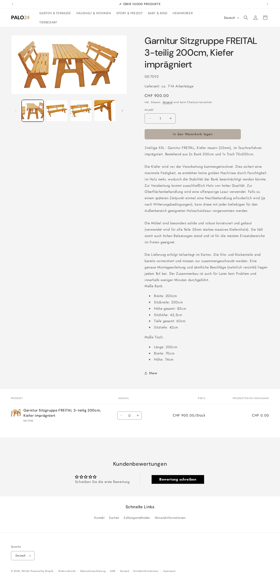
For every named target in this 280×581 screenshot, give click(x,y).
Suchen (114, 517)
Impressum (169, 571)
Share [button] (153, 373)
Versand (168, 102)
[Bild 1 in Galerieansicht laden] (33, 111)
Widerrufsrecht (67, 571)
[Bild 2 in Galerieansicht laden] (57, 111)
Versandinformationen (170, 517)
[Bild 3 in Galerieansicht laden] (81, 111)
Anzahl (149, 110)
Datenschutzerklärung (92, 571)
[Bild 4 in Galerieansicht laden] (105, 111)
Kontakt (99, 517)
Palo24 (26, 571)
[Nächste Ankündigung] (267, 4)
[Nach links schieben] (16, 111)
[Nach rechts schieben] (122, 111)
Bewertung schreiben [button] (177, 479)
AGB (112, 571)
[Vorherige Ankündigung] (12, 4)
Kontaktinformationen (145, 571)
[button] (246, 17)
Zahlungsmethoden (137, 517)
